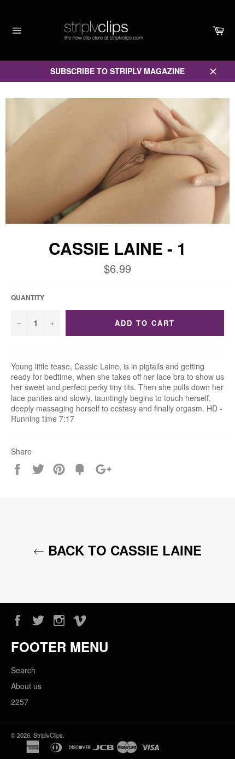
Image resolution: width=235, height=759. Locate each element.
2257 (19, 701)
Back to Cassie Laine (123, 550)
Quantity (27, 298)
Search (23, 670)
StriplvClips (48, 735)
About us (26, 685)
